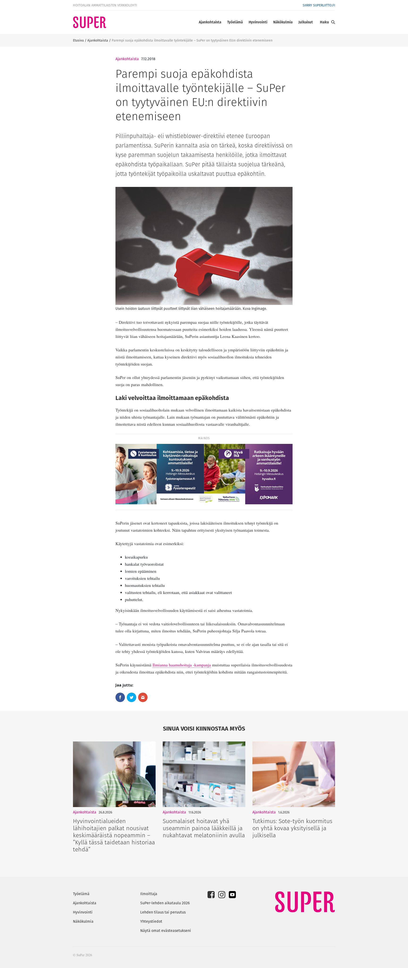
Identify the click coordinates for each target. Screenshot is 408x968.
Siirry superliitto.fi (319, 5)
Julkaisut (305, 22)
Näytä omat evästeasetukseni (165, 930)
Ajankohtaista (210, 22)
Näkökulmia (283, 22)
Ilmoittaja (148, 893)
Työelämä (235, 22)
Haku (324, 22)
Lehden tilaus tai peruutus (163, 912)
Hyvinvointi (258, 22)
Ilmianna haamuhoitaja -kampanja (182, 665)
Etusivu (78, 40)
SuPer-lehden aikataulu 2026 (165, 903)
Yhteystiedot (151, 921)
